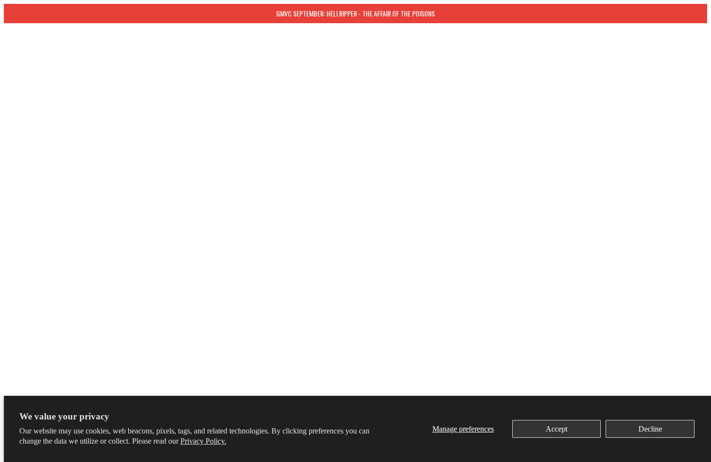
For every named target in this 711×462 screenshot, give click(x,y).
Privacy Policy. (203, 441)
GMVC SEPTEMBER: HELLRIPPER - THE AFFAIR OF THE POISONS (355, 13)
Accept (556, 429)
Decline (650, 429)
